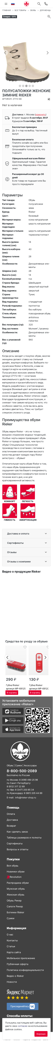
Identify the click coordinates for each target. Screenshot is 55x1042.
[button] (5, 53)
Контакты (12, 940)
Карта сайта (14, 952)
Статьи (11, 946)
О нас (10, 934)
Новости (12, 981)
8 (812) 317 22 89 (16, 786)
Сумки (10, 918)
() (40, 114)
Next (45, 657)
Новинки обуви (15, 871)
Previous (7, 657)
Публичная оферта (17, 964)
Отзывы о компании (19, 561)
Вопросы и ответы (17, 849)
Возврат (11, 825)
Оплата (11, 813)
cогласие (22, 1026)
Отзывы (12, 552)
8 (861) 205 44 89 (33, 793)
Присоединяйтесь (20, 1006)
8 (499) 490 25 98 (28, 779)
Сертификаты (15, 542)
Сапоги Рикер (15, 906)
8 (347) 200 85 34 (24, 789)
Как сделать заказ (17, 831)
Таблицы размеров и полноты (24, 837)
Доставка (12, 819)
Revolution (15, 876)
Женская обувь (15, 894)
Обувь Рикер (14, 900)
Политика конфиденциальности (25, 970)
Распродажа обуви (18, 882)
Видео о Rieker (15, 975)
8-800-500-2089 (22, 771)
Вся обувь (12, 865)
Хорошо (41, 1033)
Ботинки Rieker (15, 912)
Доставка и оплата (18, 533)
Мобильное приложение (21, 958)
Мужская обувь (16, 888)
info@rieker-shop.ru (25, 797)
